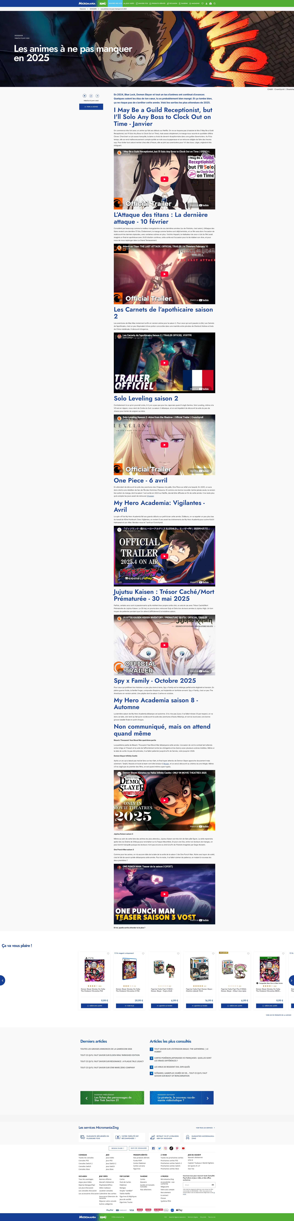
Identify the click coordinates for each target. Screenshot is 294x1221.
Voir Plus (130, 1006)
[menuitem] (115, 3)
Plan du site (211, 1217)
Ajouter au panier (165, 1006)
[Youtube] (183, 1148)
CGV (165, 1217)
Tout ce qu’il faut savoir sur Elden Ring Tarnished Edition (110, 1055)
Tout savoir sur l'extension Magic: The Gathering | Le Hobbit (181, 1050)
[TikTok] (171, 1148)
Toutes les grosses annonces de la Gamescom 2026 (106, 1049)
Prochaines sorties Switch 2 (171, 1163)
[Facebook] (153, 1148)
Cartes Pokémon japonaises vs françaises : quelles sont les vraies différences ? (182, 1059)
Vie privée (203, 1217)
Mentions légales (193, 1217)
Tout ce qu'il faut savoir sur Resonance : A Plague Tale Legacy (112, 1061)
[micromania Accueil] (92, 3)
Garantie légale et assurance (177, 1217)
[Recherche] (214, 3)
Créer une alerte (96, 1006)
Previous (2, 980)
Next (291, 980)
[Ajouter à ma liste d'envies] (108, 953)
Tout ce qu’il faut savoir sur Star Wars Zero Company (107, 1067)
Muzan (166, 764)
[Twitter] (159, 1148)
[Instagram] (165, 1148)
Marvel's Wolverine (195, 1157)
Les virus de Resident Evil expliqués (172, 1067)
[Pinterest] (177, 1148)
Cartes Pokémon (139, 1163)
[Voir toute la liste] (202, 3)
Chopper (150, 496)
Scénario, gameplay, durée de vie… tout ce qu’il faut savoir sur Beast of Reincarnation (180, 1074)
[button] (115, 3)
